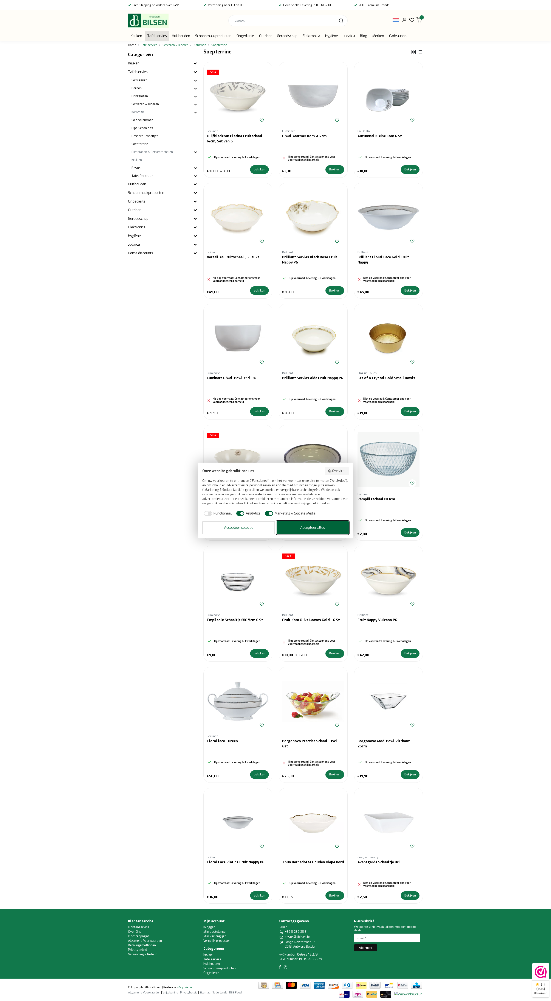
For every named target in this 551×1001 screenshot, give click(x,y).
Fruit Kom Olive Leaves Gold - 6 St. (311, 620)
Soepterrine (219, 45)
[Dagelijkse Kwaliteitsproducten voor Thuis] (148, 21)
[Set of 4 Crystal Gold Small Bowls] (388, 338)
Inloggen (209, 927)
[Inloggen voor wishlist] (262, 120)
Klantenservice (138, 927)
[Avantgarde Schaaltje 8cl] (388, 822)
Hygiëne (331, 36)
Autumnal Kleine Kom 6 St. (380, 136)
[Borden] (195, 88)
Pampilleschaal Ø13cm (376, 499)
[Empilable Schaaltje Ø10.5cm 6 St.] (238, 580)
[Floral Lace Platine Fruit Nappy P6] (238, 822)
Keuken (136, 36)
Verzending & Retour (142, 954)
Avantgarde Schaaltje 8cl (379, 862)
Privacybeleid (137, 950)
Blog (363, 36)
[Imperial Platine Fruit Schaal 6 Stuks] (313, 459)
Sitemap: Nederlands (213, 992)
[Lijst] (420, 52)
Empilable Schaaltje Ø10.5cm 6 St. (235, 620)
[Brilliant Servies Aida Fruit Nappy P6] (313, 338)
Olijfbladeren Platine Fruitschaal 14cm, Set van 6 (234, 138)
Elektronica (311, 36)
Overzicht (339, 471)
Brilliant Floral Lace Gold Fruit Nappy (383, 260)
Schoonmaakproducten (213, 36)
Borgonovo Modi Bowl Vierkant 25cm (384, 743)
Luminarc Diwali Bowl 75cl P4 (231, 378)
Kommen (200, 45)
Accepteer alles (312, 527)
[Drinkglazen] (195, 96)
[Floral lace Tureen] (238, 701)
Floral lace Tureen (222, 741)
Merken (378, 36)
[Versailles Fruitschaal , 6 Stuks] (238, 217)
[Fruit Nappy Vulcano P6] (388, 580)
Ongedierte (245, 36)
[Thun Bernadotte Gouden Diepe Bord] (313, 822)
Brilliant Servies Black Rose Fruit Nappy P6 (309, 260)
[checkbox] (217, 513)
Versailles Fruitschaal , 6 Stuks (233, 257)
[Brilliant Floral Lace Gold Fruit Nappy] (388, 217)
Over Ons (134, 932)
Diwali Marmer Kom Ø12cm (304, 136)
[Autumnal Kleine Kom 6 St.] (388, 96)
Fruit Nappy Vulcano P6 (377, 620)
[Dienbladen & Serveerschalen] (195, 152)
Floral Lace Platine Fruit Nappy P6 (235, 862)
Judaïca (349, 36)
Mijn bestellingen (215, 932)
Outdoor (265, 36)
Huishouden (181, 36)
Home (132, 45)
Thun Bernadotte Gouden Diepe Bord (313, 862)
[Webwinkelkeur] (408, 994)
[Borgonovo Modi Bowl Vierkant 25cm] (388, 701)
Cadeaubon (398, 36)
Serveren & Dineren (176, 45)
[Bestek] (195, 168)
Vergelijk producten (217, 941)
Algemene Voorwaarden (145, 941)
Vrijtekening (170, 992)
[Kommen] (195, 112)
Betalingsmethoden (142, 945)
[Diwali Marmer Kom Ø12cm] (313, 96)
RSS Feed (235, 992)
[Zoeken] (341, 20)
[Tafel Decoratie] (195, 176)
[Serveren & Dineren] (195, 104)
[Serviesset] (195, 80)
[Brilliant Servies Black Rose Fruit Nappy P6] (313, 217)
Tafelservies (157, 36)
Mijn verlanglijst (214, 936)
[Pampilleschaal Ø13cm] (388, 459)
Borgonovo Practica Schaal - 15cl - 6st (310, 743)
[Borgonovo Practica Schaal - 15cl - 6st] (313, 701)
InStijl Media (184, 987)
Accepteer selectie (238, 527)
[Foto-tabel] (413, 52)
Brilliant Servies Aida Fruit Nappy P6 (312, 378)
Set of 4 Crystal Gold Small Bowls (386, 378)
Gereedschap (287, 36)
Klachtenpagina (139, 936)
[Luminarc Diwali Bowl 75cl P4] (238, 338)
